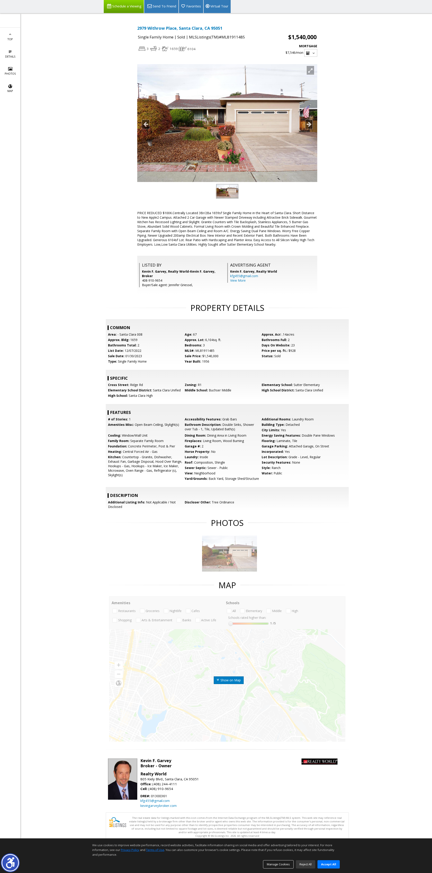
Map (10, 91)
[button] (10, 862)
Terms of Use (155, 850)
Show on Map (230, 680)
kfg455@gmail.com (244, 276)
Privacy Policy (130, 850)
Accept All (328, 864)
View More (238, 280)
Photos (10, 74)
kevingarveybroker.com (158, 805)
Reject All (305, 864)
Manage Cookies (278, 864)
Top (10, 39)
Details (10, 56)
